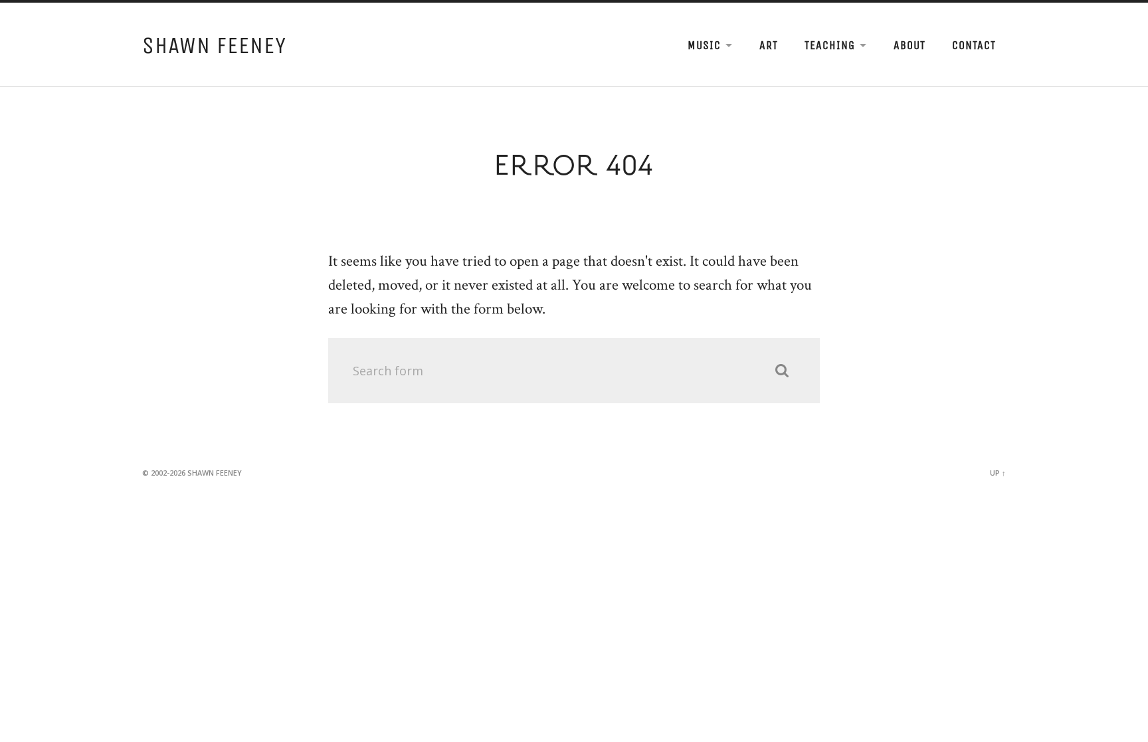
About (909, 45)
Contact (974, 45)
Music (704, 45)
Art (768, 45)
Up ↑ (998, 473)
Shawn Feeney (214, 45)
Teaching (830, 45)
